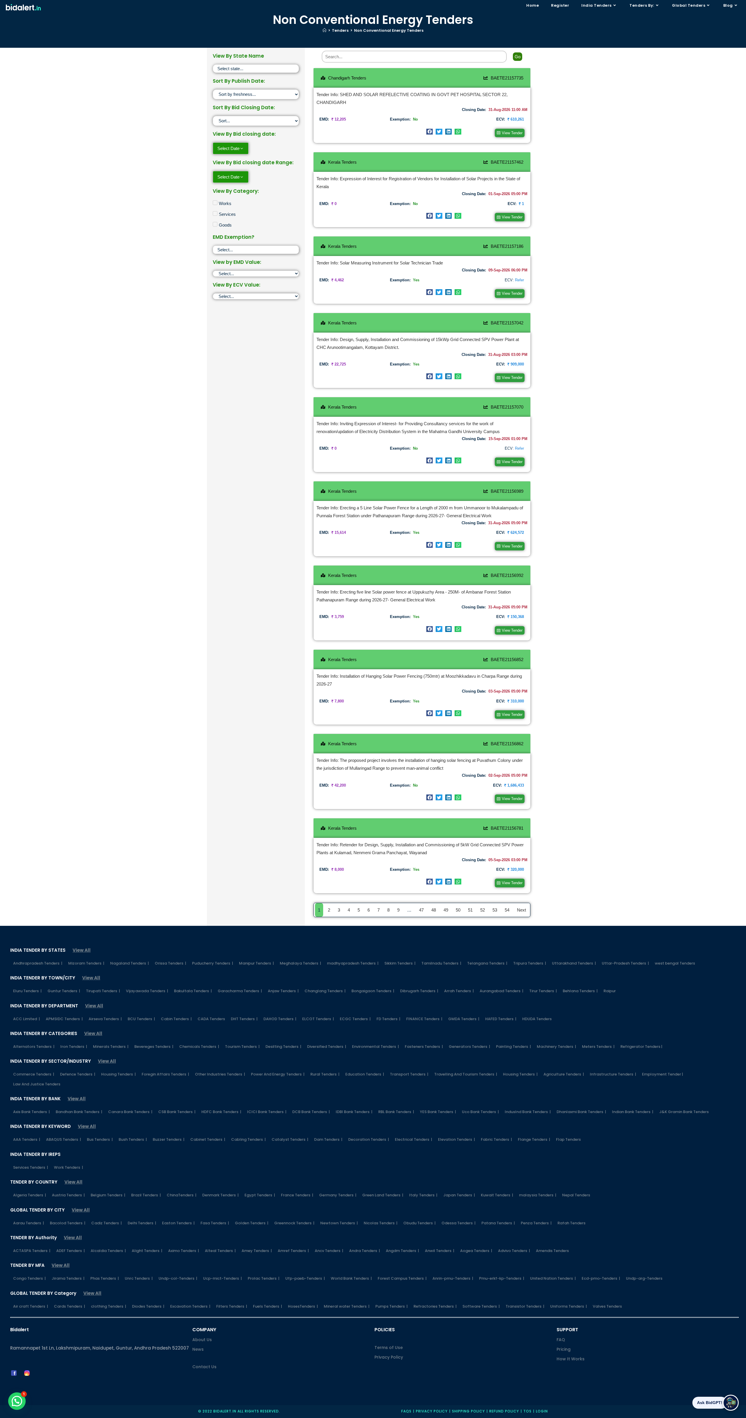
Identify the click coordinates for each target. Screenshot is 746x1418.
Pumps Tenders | (391, 1306)
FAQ (561, 1340)
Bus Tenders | (100, 1139)
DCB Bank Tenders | (311, 1112)
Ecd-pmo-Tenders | (601, 1278)
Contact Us (204, 1367)
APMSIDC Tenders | (64, 1019)
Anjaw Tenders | (283, 991)
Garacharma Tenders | (240, 991)
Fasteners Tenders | (424, 1046)
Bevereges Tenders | (153, 1046)
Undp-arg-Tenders (644, 1278)
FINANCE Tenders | (424, 1019)
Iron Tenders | (73, 1046)
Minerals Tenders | (111, 1046)
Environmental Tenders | (375, 1046)
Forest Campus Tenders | (402, 1278)
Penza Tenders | (536, 1223)
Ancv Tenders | (329, 1250)
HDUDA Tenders (537, 1019)
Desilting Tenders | (283, 1046)
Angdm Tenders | (402, 1250)
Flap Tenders (568, 1139)
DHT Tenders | (244, 1019)
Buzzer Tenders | (168, 1139)
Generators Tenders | (469, 1046)
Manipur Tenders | (256, 963)
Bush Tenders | (133, 1139)
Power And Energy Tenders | (278, 1074)
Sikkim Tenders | (400, 963)
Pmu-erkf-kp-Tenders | (501, 1278)
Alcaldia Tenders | (108, 1250)
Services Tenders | (30, 1167)
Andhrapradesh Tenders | (37, 963)
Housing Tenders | (118, 1074)
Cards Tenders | (69, 1306)
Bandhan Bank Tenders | (79, 1112)
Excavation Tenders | (190, 1306)
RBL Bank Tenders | (396, 1112)
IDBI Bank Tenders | (354, 1112)
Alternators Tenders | (33, 1046)
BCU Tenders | (141, 1019)
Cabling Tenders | (248, 1139)
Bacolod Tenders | (67, 1223)
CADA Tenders (211, 1019)
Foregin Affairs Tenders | (165, 1074)
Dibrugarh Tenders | (419, 991)
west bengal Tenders (675, 963)
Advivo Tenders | (514, 1250)
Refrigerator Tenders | (641, 1046)
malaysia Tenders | (537, 1195)
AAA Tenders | (26, 1139)
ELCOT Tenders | (318, 1019)
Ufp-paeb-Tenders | (305, 1278)
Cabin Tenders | (176, 1019)
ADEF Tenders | (70, 1250)
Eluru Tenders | (27, 991)
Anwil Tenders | (439, 1250)
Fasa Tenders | (214, 1223)
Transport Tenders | (409, 1074)
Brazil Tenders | (146, 1195)
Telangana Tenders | (487, 963)
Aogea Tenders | (476, 1250)
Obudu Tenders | (419, 1223)
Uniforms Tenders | (568, 1306)
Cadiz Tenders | (106, 1223)
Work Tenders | (68, 1167)
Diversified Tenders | (326, 1046)
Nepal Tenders (576, 1195)
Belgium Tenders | (108, 1195)
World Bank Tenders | (351, 1278)
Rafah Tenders (571, 1223)
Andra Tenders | (364, 1250)
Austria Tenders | (68, 1195)
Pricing (564, 1349)
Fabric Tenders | (496, 1139)
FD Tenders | (388, 1019)
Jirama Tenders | (68, 1278)
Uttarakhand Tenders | (574, 963)
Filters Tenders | (231, 1306)
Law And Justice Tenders (36, 1084)
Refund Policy (504, 1411)
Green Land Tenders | (382, 1195)
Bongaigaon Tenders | (372, 991)
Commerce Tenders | (33, 1074)
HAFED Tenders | (500, 1019)
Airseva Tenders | (105, 1019)
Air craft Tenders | (30, 1306)
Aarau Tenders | (28, 1223)
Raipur (610, 991)
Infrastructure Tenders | (613, 1074)
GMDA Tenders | (463, 1019)
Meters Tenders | (598, 1046)
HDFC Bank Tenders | (221, 1112)
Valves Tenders (607, 1306)
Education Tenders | (364, 1074)
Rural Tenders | (324, 1074)
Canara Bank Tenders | (130, 1112)
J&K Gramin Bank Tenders (684, 1112)
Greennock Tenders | (294, 1223)
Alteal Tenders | (220, 1250)
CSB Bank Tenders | (177, 1112)
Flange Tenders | (534, 1139)
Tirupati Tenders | (103, 991)
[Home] (324, 30)
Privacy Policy (388, 1357)
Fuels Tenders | (267, 1306)
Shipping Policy (468, 1411)
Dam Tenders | (328, 1139)
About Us (202, 1340)
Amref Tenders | (293, 1250)
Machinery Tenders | (556, 1046)
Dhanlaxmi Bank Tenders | (581, 1112)
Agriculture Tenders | (563, 1074)
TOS (527, 1411)
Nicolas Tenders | (380, 1223)
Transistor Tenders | (525, 1306)
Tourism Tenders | (242, 1046)
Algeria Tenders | (29, 1195)
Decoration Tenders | (368, 1139)
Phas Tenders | (104, 1278)
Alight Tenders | (147, 1250)
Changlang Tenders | (325, 991)
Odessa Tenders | (458, 1223)
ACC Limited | (26, 1019)
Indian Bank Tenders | (632, 1112)
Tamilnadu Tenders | (441, 963)
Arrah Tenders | (459, 991)
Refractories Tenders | (435, 1306)
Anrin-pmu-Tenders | (452, 1278)
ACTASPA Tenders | (31, 1250)
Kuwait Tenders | (497, 1195)
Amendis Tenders (552, 1250)
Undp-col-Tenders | (178, 1278)
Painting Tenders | (513, 1046)
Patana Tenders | (498, 1223)
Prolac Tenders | (263, 1278)
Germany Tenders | (337, 1195)
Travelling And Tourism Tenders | (465, 1074)
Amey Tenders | (257, 1250)
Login (542, 1411)
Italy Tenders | (423, 1195)
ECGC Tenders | (355, 1019)
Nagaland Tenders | (129, 963)
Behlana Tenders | (580, 991)
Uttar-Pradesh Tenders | (625, 963)
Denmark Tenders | (220, 1195)
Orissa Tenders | (170, 963)
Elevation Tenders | (456, 1139)
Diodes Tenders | (148, 1306)
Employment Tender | (662, 1074)
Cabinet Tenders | (207, 1139)
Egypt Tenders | (259, 1195)
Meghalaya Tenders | (300, 963)
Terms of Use (388, 1347)
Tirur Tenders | (543, 991)
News (198, 1349)
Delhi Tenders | (142, 1223)
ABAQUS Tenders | (63, 1139)
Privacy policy (432, 1411)
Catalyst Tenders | (290, 1139)
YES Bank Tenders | (438, 1112)
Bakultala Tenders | (193, 991)
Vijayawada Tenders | (147, 991)
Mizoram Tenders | (86, 963)
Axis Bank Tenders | (31, 1112)
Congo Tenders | (29, 1278)
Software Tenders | (481, 1306)
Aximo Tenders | (183, 1250)
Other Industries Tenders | (220, 1074)
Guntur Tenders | (63, 991)
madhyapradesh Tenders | (353, 963)
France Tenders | (297, 1195)
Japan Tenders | (459, 1195)
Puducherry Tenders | (212, 963)
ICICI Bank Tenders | (266, 1112)
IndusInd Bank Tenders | (528, 1112)
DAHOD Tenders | (279, 1019)
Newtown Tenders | (339, 1223)
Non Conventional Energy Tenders (388, 30)
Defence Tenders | (77, 1074)
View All (82, 950)
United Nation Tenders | (553, 1278)
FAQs (406, 1411)
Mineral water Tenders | (347, 1306)
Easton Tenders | (178, 1223)
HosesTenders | (303, 1306)
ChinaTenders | (181, 1195)
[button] (429, 132)
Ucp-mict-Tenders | (222, 1278)
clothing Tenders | (108, 1306)
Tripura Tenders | (529, 963)
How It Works (571, 1359)
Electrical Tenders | (413, 1139)
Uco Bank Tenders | (480, 1112)
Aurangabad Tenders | (501, 991)
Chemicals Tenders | (199, 1046)
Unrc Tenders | (139, 1278)
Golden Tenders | (251, 1223)
